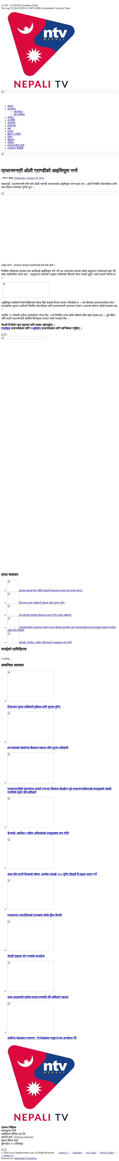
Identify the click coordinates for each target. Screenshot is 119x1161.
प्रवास (10, 131)
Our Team (91, 1152)
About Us (63, 1152)
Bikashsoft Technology (25, 1158)
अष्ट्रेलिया (18, 111)
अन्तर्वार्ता (11, 123)
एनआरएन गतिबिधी (15, 148)
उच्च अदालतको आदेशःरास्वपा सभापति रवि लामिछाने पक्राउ (37, 997)
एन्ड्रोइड (5, 328)
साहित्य (10, 142)
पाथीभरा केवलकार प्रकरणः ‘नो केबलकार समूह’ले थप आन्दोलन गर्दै (41, 1038)
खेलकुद (10, 139)
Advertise (77, 1152)
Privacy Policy (107, 1152)
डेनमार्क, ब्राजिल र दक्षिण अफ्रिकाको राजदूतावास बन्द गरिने (38, 833)
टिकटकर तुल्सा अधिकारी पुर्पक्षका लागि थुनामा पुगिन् (33, 706)
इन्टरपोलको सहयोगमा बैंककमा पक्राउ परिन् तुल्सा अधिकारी (37, 747)
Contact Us (7, 1155)
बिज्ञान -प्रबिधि (14, 134)
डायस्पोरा (11, 109)
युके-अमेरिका (19, 114)
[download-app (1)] (26, 296)
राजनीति (11, 120)
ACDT (4, 5)
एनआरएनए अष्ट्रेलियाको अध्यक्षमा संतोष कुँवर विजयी (34, 915)
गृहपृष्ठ (10, 106)
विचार (10, 137)
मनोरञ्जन (11, 125)
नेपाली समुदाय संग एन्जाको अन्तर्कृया (26, 956)
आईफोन (37, 328)
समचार (10, 117)
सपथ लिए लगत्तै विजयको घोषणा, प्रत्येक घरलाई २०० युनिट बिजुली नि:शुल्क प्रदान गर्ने (52, 874)
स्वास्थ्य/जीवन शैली (15, 145)
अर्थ (9, 128)
